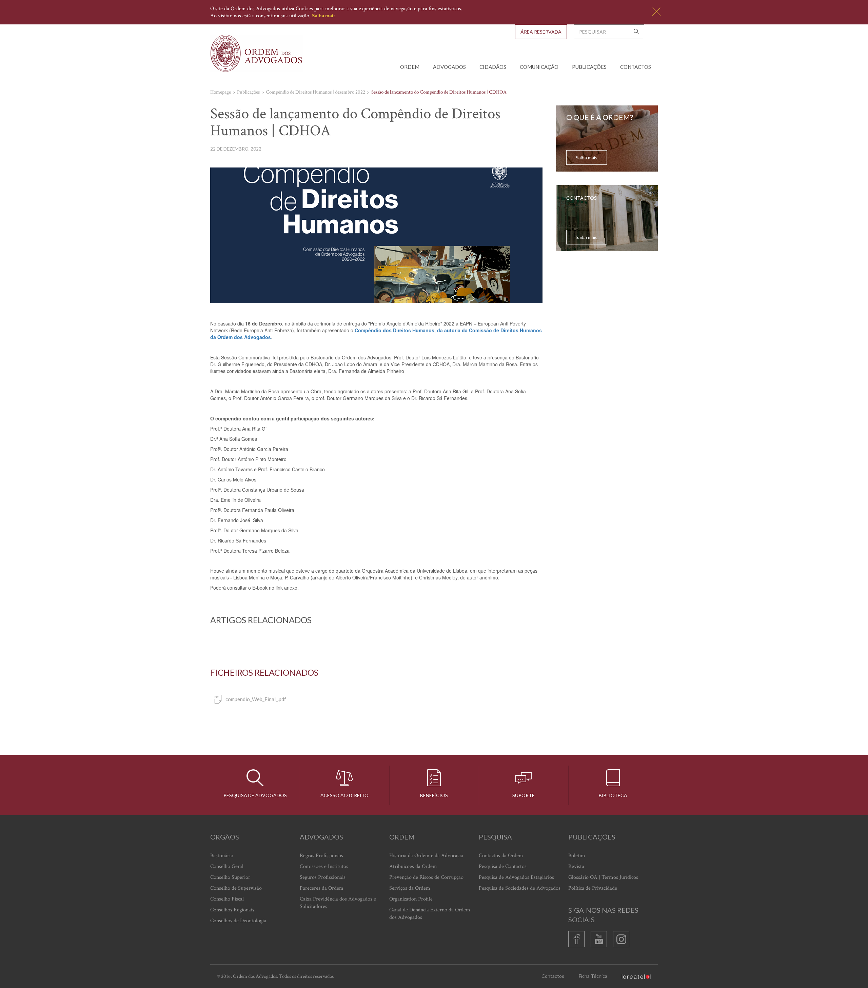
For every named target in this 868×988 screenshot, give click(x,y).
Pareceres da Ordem (321, 888)
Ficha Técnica (593, 976)
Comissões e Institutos (324, 866)
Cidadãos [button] (492, 67)
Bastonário (221, 855)
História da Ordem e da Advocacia (426, 855)
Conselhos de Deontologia (238, 920)
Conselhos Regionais (232, 909)
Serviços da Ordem (409, 888)
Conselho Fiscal (227, 899)
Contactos (635, 67)
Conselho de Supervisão (236, 888)
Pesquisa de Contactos (503, 866)
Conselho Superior (230, 877)
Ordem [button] (409, 67)
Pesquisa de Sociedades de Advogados (519, 888)
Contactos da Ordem (501, 855)
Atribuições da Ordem (413, 866)
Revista (576, 866)
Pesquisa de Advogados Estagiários (516, 877)
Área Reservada (540, 32)
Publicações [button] (589, 67)
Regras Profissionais (321, 855)
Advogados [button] (449, 67)
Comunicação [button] (539, 67)
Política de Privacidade (592, 888)
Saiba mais (324, 15)
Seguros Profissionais (323, 877)
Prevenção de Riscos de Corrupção (426, 877)
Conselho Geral (226, 866)
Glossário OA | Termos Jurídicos (603, 877)
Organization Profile (411, 899)
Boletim (576, 855)
